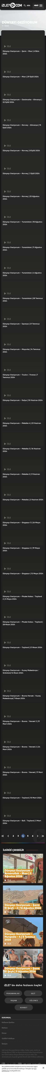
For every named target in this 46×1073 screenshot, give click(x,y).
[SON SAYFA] (43, 836)
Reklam (5, 1028)
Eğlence (34, 1000)
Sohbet (23, 1007)
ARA (28, 5)
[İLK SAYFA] (3, 836)
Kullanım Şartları (8, 1022)
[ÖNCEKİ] (8, 836)
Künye (4, 1033)
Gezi (6, 26)
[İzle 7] (12, 5)
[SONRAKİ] (38, 836)
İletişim (4, 1044)
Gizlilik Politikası (8, 1038)
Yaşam (13, 1000)
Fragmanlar (12, 993)
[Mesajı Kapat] (43, 1067)
